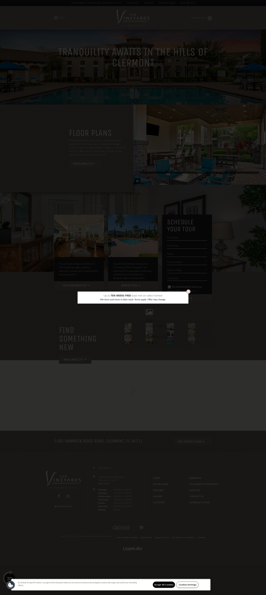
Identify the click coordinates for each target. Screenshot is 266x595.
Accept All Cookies (164, 585)
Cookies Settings (187, 585)
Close (188, 291)
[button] (10, 585)
